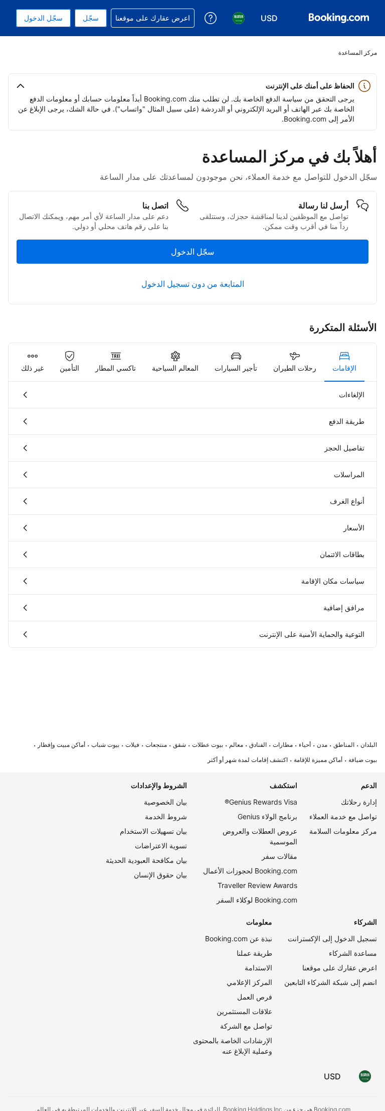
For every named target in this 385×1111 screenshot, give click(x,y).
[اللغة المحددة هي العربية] (365, 1076)
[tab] (344, 362)
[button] (192, 86)
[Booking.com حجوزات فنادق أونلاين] (339, 18)
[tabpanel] (192, 514)
